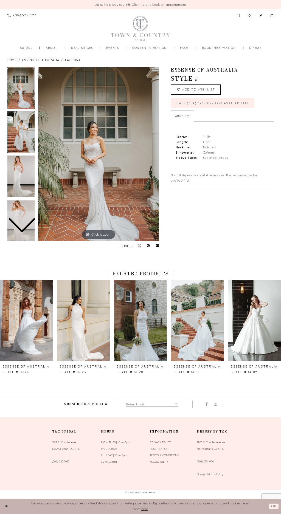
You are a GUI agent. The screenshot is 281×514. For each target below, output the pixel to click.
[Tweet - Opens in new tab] (139, 246)
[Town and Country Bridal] (140, 28)
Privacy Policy (160, 442)
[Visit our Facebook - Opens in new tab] (207, 404)
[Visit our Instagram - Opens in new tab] (215, 404)
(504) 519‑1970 (205, 461)
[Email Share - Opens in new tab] (157, 246)
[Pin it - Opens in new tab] (148, 246)
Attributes (182, 116)
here (144, 509)
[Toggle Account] (260, 15)
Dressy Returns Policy (210, 474)
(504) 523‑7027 (60, 461)
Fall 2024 (72, 60)
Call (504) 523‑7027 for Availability (213, 103)
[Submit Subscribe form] (177, 404)
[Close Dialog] (6, 506)
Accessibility (159, 461)
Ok (273, 506)
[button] (272, 15)
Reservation (159, 448)
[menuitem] (25, 48)
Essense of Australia (40, 60)
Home (11, 60)
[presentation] (26, 320)
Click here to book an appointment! (159, 5)
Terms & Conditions (164, 455)
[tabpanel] (98, 154)
